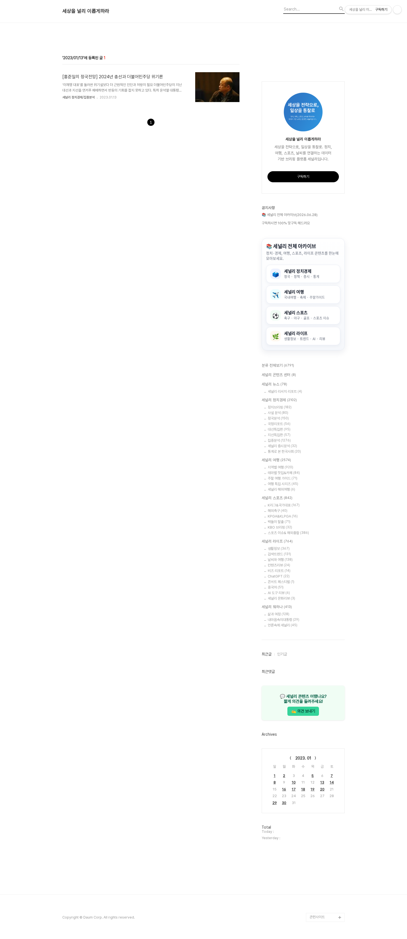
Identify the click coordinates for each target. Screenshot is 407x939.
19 (313, 789)
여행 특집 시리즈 (283, 484)
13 (322, 782)
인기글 (282, 654)
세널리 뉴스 (274, 384)
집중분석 (279, 440)
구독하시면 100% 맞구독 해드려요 (286, 223)
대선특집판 (279, 429)
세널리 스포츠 (277, 498)
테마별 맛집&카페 (284, 473)
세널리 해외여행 (281, 489)
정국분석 (278, 418)
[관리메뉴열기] (397, 10)
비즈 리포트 (279, 571)
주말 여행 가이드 (282, 478)
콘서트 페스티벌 (281, 582)
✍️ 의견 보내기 (303, 711)
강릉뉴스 (316, 891)
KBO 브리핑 (280, 527)
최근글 (267, 654)
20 (322, 789)
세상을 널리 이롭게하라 (85, 11)
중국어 (276, 587)
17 (294, 789)
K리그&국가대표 (284, 505)
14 (332, 782)
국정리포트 (279, 424)
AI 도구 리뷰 (279, 593)
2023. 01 (303, 758)
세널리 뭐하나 (277, 607)
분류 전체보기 (278, 365)
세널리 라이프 (277, 541)
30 (284, 803)
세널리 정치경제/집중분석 (78, 97)
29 (274, 803)
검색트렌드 (279, 554)
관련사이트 (317, 917)
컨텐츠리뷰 (279, 565)
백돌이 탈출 (279, 522)
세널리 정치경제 (279, 400)
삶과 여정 (278, 614)
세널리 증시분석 (282, 446)
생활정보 (279, 549)
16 (284, 789)
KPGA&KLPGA (283, 516)
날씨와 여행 (280, 560)
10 (294, 782)
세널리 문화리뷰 (281, 598)
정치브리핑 (280, 407)
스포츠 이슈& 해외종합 (288, 533)
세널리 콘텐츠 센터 (279, 375)
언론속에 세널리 (282, 625)
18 (303, 789)
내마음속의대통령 (283, 620)
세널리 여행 (276, 460)
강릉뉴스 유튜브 (321, 900)
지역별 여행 (280, 467)
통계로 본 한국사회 (284, 451)
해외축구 (277, 511)
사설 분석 (278, 413)
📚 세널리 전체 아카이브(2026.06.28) (290, 215)
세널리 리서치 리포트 (285, 391)
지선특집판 (279, 435)
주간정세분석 (319, 908)
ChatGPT (279, 576)
